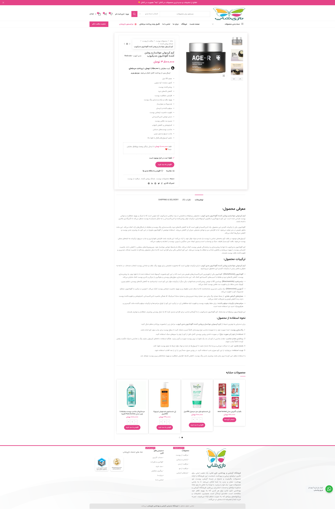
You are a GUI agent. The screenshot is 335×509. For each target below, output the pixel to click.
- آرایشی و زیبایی (182, 459)
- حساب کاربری (158, 457)
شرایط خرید (135, 73)
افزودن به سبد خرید (165, 164)
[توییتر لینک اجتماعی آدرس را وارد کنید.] (158, 183)
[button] (197, 425)
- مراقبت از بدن (183, 464)
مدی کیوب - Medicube (132, 56)
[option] (237, 41)
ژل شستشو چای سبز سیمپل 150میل (197, 411)
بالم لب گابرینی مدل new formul (229, 411)
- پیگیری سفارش (157, 471)
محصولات (181, 450)
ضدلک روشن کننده (166, 44)
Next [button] (234, 79)
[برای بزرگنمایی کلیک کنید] (223, 75)
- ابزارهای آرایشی (183, 473)
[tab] (199, 199)
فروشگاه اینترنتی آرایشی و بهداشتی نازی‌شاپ (162, 506)
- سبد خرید (160, 466)
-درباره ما (160, 475)
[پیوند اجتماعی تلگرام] (148, 183)
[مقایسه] (217, 385)
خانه (171, 41)
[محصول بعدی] (124, 44)
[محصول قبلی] (129, 44)
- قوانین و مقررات (157, 462)
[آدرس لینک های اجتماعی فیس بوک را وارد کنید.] (161, 183)
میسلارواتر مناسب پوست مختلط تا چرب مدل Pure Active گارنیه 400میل (132, 414)
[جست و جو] (134, 14)
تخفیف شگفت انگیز (99, 24)
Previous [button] (240, 79)
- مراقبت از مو (184, 468)
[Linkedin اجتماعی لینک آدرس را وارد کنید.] (152, 183)
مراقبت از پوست (147, 41)
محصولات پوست (161, 41)
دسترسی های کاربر (155, 452)
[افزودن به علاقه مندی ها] (217, 397)
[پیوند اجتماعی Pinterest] (155, 183)
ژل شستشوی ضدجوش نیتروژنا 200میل (164, 412)
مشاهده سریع (217, 391)
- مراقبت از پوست (182, 455)
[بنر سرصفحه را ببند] (3, 2)
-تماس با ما (159, 480)
